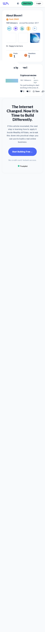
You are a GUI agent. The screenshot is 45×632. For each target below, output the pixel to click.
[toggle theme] (18, 3)
